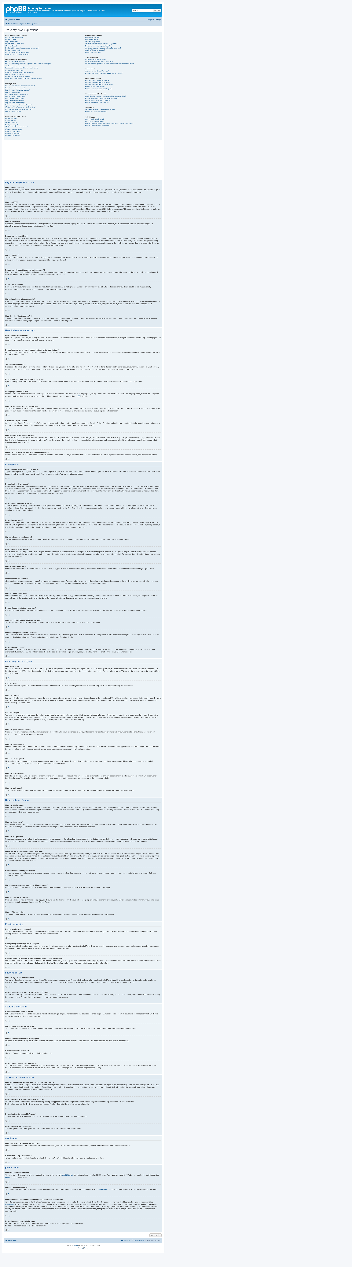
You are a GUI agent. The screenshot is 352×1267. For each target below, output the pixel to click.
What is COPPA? (10, 39)
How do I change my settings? (15, 61)
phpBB (77, 396)
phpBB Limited (67, 1175)
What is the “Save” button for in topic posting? (20, 107)
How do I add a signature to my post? (17, 90)
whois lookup (10, 1204)
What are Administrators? (93, 37)
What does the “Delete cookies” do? (17, 54)
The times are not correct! (14, 66)
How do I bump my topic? (13, 111)
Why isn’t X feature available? (94, 121)
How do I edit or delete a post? (15, 88)
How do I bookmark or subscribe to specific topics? (102, 98)
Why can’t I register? (12, 41)
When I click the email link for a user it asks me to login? (23, 78)
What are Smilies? (11, 123)
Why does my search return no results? (98, 82)
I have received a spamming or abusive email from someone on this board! (109, 63)
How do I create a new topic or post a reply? (20, 86)
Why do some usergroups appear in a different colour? (103, 48)
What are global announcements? (16, 127)
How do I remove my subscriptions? (97, 102)
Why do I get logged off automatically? (17, 52)
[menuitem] (18, 19)
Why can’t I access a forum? (14, 98)
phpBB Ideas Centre (105, 1190)
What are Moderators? (92, 39)
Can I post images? (11, 125)
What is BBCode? (11, 118)
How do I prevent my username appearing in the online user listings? (28, 63)
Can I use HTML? (11, 120)
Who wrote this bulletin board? (95, 119)
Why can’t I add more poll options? (16, 94)
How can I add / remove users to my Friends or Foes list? (104, 73)
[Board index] (16, 9)
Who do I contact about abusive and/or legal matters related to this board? (109, 123)
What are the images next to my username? (19, 72)
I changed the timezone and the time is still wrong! (21, 68)
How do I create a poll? (12, 92)
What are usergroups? (92, 41)
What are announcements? (14, 129)
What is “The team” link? (93, 52)
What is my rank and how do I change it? (18, 76)
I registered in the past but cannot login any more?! (22, 48)
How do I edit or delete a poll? (15, 96)
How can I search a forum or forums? (97, 80)
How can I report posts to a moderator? (18, 105)
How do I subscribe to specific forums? (98, 100)
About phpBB (10, 1177)
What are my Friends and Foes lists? (97, 71)
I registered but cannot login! (14, 44)
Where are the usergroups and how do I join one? (101, 44)
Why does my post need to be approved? (19, 109)
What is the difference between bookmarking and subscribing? (105, 96)
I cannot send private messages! (95, 59)
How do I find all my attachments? (96, 112)
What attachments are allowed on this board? (100, 110)
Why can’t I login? (11, 46)
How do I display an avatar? (14, 74)
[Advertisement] (86, 160)
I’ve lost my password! (12, 50)
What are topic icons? (12, 135)
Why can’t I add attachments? (15, 100)
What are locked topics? (13, 133)
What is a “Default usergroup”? (95, 50)
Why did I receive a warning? (14, 103)
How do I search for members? (95, 87)
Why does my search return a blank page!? (99, 84)
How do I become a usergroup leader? (97, 46)
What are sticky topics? (13, 131)
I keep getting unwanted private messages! (99, 61)
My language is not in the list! (14, 70)
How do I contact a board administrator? (98, 125)
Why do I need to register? (14, 37)
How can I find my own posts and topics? (98, 89)
